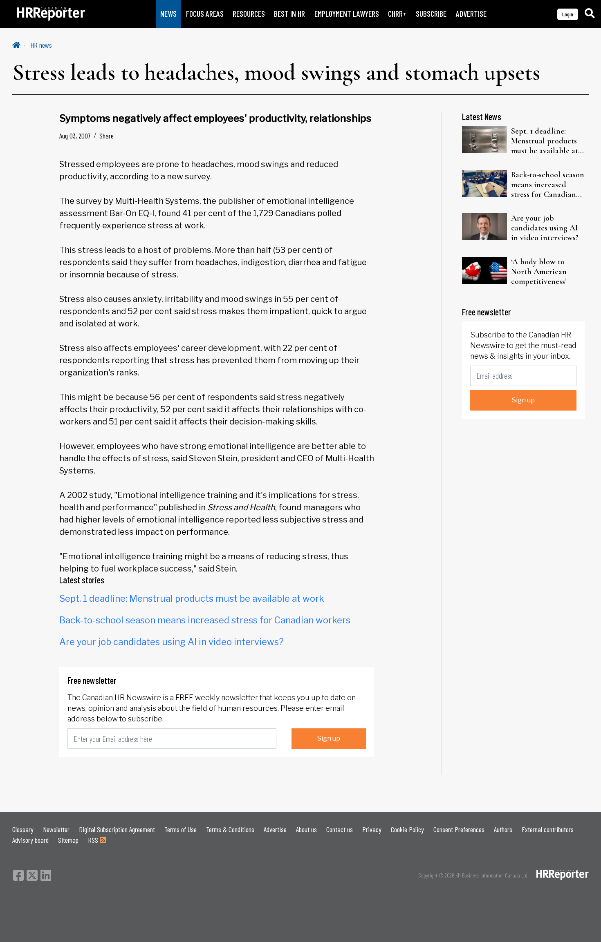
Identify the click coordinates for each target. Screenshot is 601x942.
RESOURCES (249, 13)
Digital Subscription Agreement (117, 829)
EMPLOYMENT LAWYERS (346, 13)
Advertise (275, 829)
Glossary (23, 829)
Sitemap (68, 839)
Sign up (328, 738)
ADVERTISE (471, 13)
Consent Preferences (458, 829)
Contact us (339, 829)
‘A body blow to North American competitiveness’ (539, 271)
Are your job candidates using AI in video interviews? (171, 641)
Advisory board (30, 839)
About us (306, 829)
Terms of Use (180, 829)
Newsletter (56, 829)
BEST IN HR (289, 13)
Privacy (371, 829)
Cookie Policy (407, 829)
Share (106, 135)
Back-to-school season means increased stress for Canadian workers (204, 620)
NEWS (168, 13)
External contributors (548, 829)
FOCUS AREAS (205, 13)
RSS (94, 839)
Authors (503, 829)
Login (567, 14)
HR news (41, 44)
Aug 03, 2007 (75, 135)
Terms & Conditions (230, 829)
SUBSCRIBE (431, 13)
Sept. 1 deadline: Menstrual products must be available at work (191, 598)
